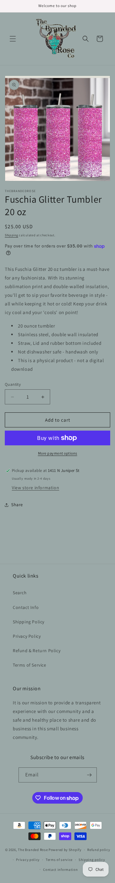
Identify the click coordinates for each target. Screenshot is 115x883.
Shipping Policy (28, 622)
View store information (35, 487)
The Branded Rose (33, 849)
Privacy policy (28, 859)
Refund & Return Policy (36, 650)
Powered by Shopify (65, 849)
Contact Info (26, 607)
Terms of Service (29, 665)
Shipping (11, 235)
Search (20, 592)
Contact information (60, 869)
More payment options (57, 453)
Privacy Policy (27, 636)
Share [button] (17, 504)
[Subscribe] (89, 774)
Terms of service (59, 859)
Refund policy (98, 849)
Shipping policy (92, 859)
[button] (13, 39)
